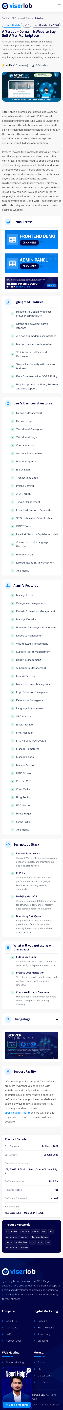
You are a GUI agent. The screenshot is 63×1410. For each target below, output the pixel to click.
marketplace (21, 1242)
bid (44, 1231)
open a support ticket (17, 1113)
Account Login (14, 1340)
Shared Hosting (15, 1362)
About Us (11, 1321)
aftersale (24, 1231)
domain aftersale (39, 1237)
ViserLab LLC (37, 1395)
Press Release (46, 1327)
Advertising (44, 1334)
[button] (57, 1019)
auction (35, 1231)
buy (50, 1231)
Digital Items (45, 1375)
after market (11, 1231)
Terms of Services (49, 1404)
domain (24, 1237)
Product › (7, 18)
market (9, 1242)
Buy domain (11, 1237)
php (32, 1242)
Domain (42, 1362)
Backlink (42, 1321)
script (40, 1242)
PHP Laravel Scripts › (23, 18)
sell (48, 1242)
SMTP (41, 1369)
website (24, 1247)
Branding (43, 1340)
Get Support (45, 1382)
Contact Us (12, 1327)
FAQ (8, 1334)
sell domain (11, 1247)
